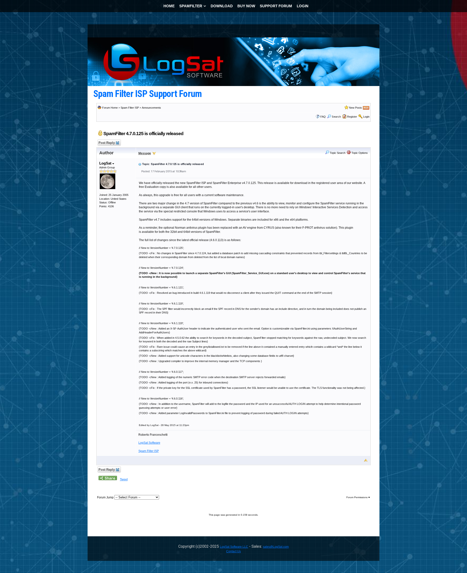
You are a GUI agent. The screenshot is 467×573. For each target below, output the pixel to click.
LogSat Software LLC (234, 546)
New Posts (355, 107)
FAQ (323, 116)
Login (366, 116)
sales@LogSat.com (276, 546)
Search (336, 116)
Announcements (151, 107)
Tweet (124, 479)
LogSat (105, 163)
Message (144, 153)
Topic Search (337, 152)
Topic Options (359, 152)
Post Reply (107, 143)
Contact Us (233, 551)
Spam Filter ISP (130, 107)
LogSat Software (149, 442)
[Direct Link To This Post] (139, 164)
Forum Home (110, 107)
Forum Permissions (357, 497)
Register (352, 116)
